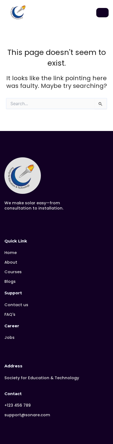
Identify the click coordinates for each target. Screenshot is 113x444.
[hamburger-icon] (102, 12)
